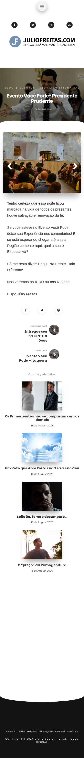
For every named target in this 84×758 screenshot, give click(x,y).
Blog (9, 88)
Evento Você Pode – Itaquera (33, 358)
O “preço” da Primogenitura (42, 565)
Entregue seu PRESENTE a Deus (35, 336)
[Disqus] (42, 642)
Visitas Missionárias (60, 88)
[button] (9, 162)
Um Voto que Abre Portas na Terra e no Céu (42, 468)
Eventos (27, 88)
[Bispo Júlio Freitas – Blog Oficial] (42, 54)
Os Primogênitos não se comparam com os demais (42, 418)
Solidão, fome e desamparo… (42, 516)
